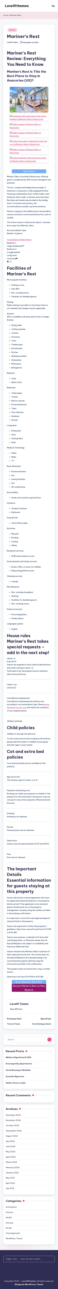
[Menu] (53, 6)
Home (5, 15)
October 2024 (12, 1125)
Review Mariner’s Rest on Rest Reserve (29, 988)
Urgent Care (11, 1259)
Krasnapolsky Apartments (19, 1063)
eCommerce (11, 1207)
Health (9, 1217)
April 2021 (10, 1183)
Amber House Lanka (15, 1083)
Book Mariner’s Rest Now (29, 982)
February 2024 (13, 1167)
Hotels (12, 30)
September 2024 (14, 1130)
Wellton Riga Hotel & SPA (18, 1057)
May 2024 (10, 1151)
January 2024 (12, 1172)
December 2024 (13, 1115)
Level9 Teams (19, 1004)
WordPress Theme (14, 1238)
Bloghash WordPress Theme (29, 1284)
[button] (16, 1009)
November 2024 (13, 1120)
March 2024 (11, 1162)
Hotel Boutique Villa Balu (18, 1070)
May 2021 (10, 1178)
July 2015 (10, 1188)
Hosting (9, 1222)
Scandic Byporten (15, 1076)
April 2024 (11, 1157)
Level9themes (17, 6)
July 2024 (10, 1141)
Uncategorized (13, 1233)
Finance (9, 1212)
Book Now (29, 171)
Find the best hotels (30, 1259)
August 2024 (12, 1136)
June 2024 (10, 1146)
